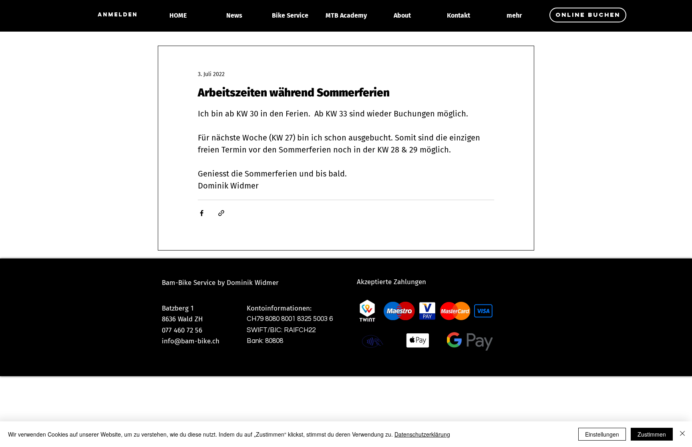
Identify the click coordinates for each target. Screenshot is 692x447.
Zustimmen (652, 434)
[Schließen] (682, 434)
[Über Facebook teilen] (201, 213)
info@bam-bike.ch (190, 341)
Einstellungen (602, 434)
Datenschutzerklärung (422, 434)
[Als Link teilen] (221, 213)
